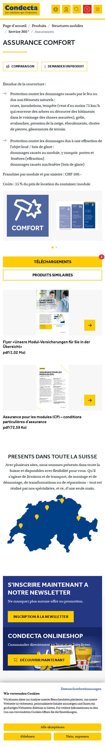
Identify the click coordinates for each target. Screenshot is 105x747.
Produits (39, 26)
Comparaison (22, 66)
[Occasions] (87, 9)
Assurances (44, 31)
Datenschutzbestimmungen (81, 689)
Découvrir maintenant (42, 660)
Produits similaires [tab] (52, 275)
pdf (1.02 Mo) (46, 347)
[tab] (52, 262)
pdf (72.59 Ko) (42, 422)
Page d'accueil (14, 26)
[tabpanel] (52, 363)
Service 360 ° (19, 31)
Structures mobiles (67, 26)
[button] (52, 247)
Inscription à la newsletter (40, 616)
